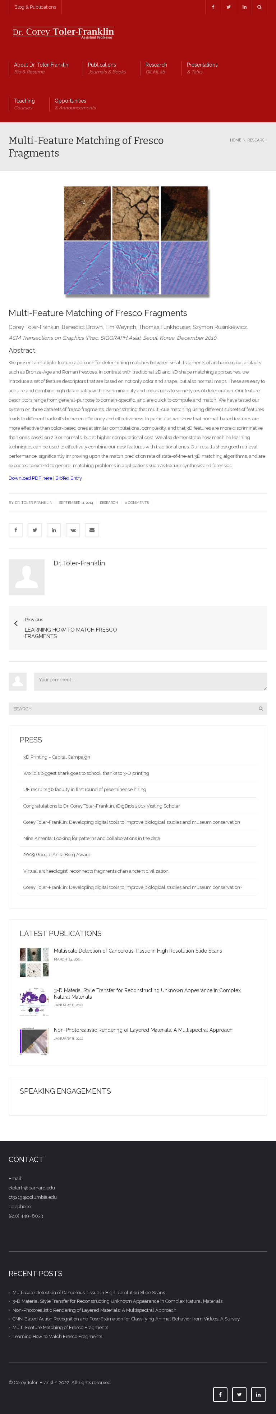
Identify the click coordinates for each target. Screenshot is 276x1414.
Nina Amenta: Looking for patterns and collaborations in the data (91, 827)
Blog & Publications (35, 7)
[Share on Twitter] (35, 530)
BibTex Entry (68, 478)
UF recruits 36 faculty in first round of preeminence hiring (84, 778)
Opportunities (75, 104)
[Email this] (92, 530)
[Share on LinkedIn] (54, 530)
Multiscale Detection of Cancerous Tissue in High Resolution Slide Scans (138, 951)
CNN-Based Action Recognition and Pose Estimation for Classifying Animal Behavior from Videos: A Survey (126, 1319)
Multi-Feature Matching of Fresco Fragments (60, 1327)
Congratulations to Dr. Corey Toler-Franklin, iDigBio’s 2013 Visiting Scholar (101, 795)
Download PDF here (30, 478)
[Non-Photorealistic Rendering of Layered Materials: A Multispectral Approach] (34, 1041)
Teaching (24, 104)
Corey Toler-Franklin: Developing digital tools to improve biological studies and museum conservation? (132, 876)
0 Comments (137, 503)
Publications (107, 68)
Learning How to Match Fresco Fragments (57, 1336)
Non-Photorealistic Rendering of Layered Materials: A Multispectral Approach (143, 1030)
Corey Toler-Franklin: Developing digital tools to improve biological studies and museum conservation (131, 811)
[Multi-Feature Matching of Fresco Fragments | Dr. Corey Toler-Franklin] (62, 32)
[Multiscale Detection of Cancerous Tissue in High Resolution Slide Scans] (34, 962)
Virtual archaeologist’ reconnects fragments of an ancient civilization (96, 860)
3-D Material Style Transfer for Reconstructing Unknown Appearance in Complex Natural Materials (117, 1301)
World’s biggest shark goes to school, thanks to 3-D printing (86, 762)
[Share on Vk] (73, 530)
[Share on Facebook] (16, 530)
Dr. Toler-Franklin (79, 563)
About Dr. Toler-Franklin (41, 68)
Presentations (202, 68)
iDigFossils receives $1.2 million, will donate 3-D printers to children (95, 892)
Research (156, 68)
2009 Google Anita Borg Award (57, 843)
